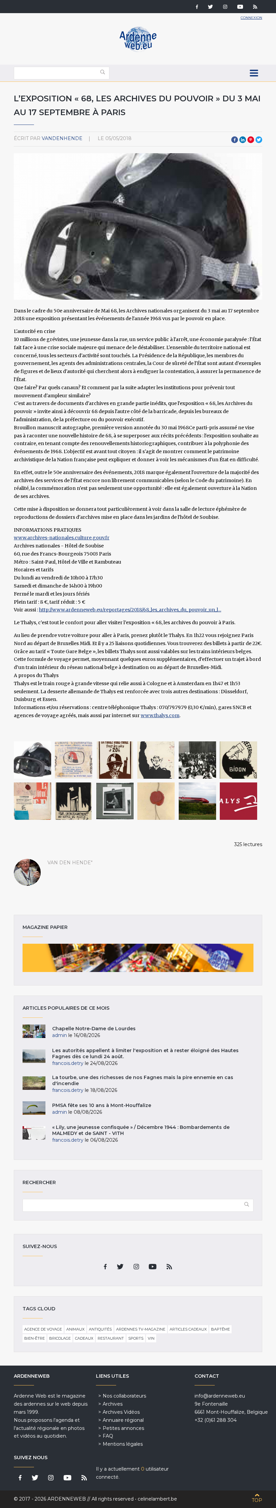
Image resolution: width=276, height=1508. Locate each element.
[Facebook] (197, 7)
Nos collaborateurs (124, 1396)
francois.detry (67, 1063)
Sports (135, 1338)
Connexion (251, 17)
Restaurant (111, 1338)
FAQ (108, 1436)
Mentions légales (123, 1444)
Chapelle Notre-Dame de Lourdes (94, 1029)
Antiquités (100, 1329)
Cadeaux (84, 1338)
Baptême (220, 1329)
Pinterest (250, 139)
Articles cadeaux (188, 1329)
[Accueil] (138, 50)
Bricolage (60, 1338)
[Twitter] (210, 7)
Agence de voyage (43, 1329)
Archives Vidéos (121, 1412)
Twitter (258, 139)
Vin (151, 1338)
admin (59, 1035)
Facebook (234, 139)
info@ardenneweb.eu (220, 1396)
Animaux (75, 1329)
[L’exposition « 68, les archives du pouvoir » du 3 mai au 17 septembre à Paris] (32, 760)
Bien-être (34, 1338)
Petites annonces (123, 1428)
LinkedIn (242, 139)
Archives (113, 1404)
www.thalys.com (160, 715)
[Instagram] (225, 7)
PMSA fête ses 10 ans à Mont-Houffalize (101, 1105)
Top (257, 1500)
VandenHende (62, 138)
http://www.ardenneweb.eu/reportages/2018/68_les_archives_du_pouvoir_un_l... (130, 610)
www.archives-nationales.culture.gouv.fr (61, 538)
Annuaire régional (123, 1420)
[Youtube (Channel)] (240, 7)
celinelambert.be (157, 1499)
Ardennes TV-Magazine (140, 1329)
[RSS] (255, 7)
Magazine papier (138, 958)
